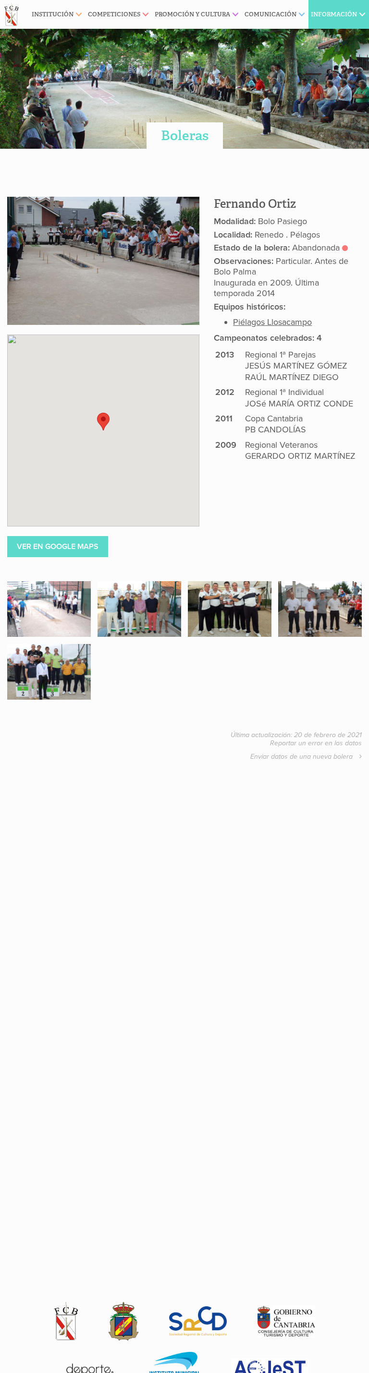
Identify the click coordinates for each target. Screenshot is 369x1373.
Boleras (185, 135)
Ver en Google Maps (57, 546)
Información (334, 14)
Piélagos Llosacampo (272, 322)
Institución (53, 14)
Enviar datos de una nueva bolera (302, 756)
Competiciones (114, 14)
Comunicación (270, 14)
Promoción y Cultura (192, 14)
